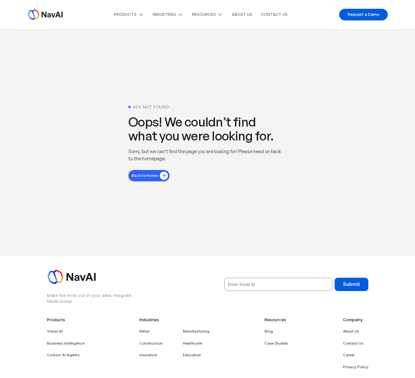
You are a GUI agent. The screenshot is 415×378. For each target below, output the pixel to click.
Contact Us (274, 14)
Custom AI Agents (63, 355)
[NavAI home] (45, 14)
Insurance (148, 355)
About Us (242, 14)
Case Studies (276, 343)
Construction (151, 343)
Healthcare (192, 343)
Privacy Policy (355, 367)
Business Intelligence (65, 343)
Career (349, 355)
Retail (144, 331)
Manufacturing (196, 331)
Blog (269, 331)
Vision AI (55, 331)
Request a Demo (363, 14)
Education (192, 355)
